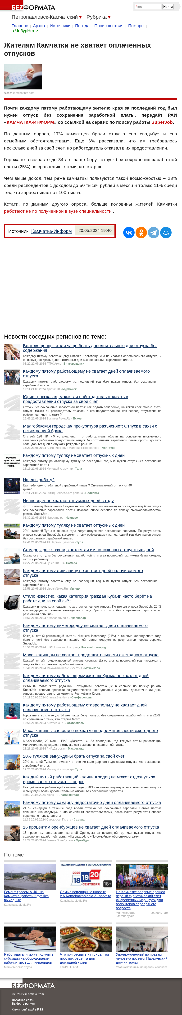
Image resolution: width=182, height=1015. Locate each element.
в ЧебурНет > (25, 30)
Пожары (136, 25)
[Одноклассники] (141, 232)
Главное (20, 25)
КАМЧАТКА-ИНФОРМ (30, 122)
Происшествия (108, 25)
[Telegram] (153, 232)
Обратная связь (23, 1000)
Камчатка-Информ (51, 231)
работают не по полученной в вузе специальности (58, 211)
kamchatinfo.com (23, 93)
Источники (60, 25)
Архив (39, 25)
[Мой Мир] (166, 232)
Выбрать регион (23, 1003)
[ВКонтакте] (129, 232)
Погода (82, 25)
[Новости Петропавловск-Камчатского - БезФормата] (28, 6)
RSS (40, 1009)
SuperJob (162, 122)
